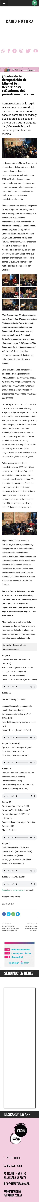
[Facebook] (9, 51)
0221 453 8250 (14, 1166)
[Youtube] (36, 51)
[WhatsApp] (3, 51)
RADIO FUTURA (20, 22)
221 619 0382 (12, 1158)
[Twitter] (28, 51)
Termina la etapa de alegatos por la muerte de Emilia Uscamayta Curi (10, 928)
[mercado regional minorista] (19, 966)
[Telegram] (14, 51)
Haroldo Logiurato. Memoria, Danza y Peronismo (31, 928)
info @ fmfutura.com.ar (17, 1184)
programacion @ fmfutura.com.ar (13, 1193)
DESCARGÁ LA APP (17, 1114)
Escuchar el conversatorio (13, 890)
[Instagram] (21, 51)
